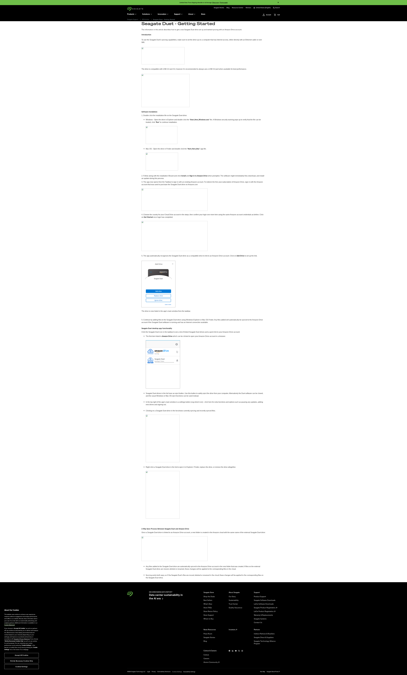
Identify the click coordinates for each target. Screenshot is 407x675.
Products (130, 14)
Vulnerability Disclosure (164, 672)
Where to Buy (209, 619)
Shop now (215, 2)
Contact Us (258, 622)
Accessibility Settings (189, 672)
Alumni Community (211, 662)
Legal (148, 672)
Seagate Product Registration (265, 608)
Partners (248, 8)
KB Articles (145, 19)
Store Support (209, 615)
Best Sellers (208, 600)
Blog (227, 8)
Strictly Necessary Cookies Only (21, 661)
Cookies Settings (177, 671)
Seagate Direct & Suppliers (264, 637)
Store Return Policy (211, 611)
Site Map (262, 672)
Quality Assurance (236, 608)
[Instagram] (242, 657)
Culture (206, 655)
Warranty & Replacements (263, 615)
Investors (232, 629)
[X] (239, 657)
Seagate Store (209, 592)
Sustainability (234, 600)
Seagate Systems (260, 619)
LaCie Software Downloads (264, 604)
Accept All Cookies (21, 655)
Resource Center (237, 8)
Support (177, 14)
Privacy (154, 672)
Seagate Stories (219, 8)
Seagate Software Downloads (265, 600)
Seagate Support (132, 19)
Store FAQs (208, 608)
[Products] (135, 14)
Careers (207, 658)
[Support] (181, 14)
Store (203, 14)
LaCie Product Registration (264, 611)
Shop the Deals (210, 596)
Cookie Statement (9, 625)
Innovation (162, 14)
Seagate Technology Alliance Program (265, 642)
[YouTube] (236, 657)
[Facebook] (229, 657)
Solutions (146, 14)
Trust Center (233, 604)
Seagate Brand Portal (273, 672)
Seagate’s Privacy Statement (22, 639)
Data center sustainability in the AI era (166, 596)
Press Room (208, 634)
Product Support (260, 596)
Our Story (232, 596)
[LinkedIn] (232, 657)
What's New (208, 604)
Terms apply (224, 2)
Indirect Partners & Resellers (264, 634)
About (190, 14)
